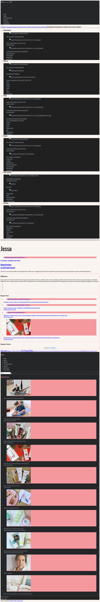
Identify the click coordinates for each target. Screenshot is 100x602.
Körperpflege (9, 168)
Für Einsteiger (9, 55)
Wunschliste (9, 57)
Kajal (50, 351)
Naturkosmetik (7, 30)
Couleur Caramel (15, 351)
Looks (7, 88)
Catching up (9, 59)
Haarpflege (9, 170)
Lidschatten (56, 351)
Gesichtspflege (10, 167)
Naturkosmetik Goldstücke (13, 74)
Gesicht (8, 122)
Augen (8, 84)
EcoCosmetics (36, 351)
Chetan (11, 600)
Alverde (4, 351)
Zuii (96, 351)
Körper (8, 124)
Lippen (8, 86)
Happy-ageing (9, 193)
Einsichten (8, 187)
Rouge (79, 351)
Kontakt (6, 20)
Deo (7, 130)
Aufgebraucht (9, 163)
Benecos (9, 351)
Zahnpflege (9, 134)
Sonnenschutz (9, 132)
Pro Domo (8, 238)
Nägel (7, 92)
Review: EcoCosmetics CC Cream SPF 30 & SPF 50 (18, 80)
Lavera (52, 351)
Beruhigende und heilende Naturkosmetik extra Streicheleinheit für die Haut (16, 120)
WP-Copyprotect (18, 600)
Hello (7, 195)
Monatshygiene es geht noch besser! (8, 266)
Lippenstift (61, 351)
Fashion (8, 230)
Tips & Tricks (9, 232)
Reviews (5, 136)
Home (5, 14)
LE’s (7, 90)
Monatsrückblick (10, 197)
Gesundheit (10, 260)
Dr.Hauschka (27, 350)
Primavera (76, 351)
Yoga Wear (20, 308)
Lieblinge (8, 161)
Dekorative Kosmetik (11, 165)
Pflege (5, 95)
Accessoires (9, 94)
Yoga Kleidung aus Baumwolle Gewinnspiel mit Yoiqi (13, 180)
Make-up (6, 61)
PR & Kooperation (8, 18)
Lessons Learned (10, 201)
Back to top (3, 599)
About (5, 16)
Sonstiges (6, 203)
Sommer (88, 351)
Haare (7, 126)
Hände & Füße (9, 128)
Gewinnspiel (46, 351)
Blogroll (5, 362)
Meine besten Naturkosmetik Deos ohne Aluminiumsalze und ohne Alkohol (15, 529)
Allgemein (6, 315)
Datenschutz (7, 24)
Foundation (41, 351)
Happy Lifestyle (7, 172)
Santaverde (83, 351)
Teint (7, 82)
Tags (7, 234)
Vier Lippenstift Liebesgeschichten (15, 37)
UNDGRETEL (92, 351)
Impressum (6, 22)
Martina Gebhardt (67, 351)
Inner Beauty (9, 199)
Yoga (14, 308)
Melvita (72, 351)
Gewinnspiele (9, 236)
